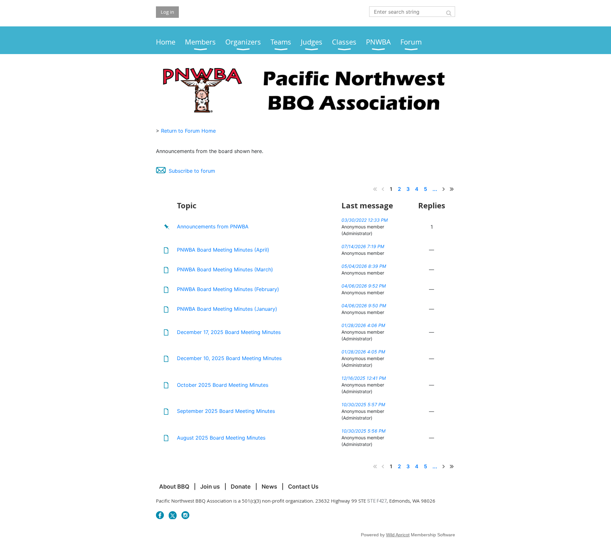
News (269, 486)
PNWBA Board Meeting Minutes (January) (227, 309)
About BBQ (174, 486)
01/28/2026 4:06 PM (363, 325)
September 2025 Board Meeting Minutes (226, 411)
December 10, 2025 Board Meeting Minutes (229, 358)
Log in (167, 12)
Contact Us (303, 486)
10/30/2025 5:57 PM (363, 404)
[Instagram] (185, 515)
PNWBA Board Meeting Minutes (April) (223, 250)
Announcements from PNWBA (213, 226)
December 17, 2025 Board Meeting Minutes (229, 332)
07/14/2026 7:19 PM (362, 246)
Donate (241, 486)
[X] (173, 515)
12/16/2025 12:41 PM (363, 378)
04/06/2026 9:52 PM (363, 286)
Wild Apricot (398, 534)
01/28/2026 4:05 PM (363, 351)
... (434, 189)
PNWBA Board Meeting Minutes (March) (225, 269)
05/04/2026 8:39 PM (363, 266)
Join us (210, 486)
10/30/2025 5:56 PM (363, 431)
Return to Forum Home (188, 131)
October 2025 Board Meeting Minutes (222, 385)
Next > (444, 189)
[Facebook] (160, 515)
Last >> (452, 189)
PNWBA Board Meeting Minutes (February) (228, 289)
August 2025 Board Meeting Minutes (221, 438)
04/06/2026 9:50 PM (363, 305)
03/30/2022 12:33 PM (364, 220)
